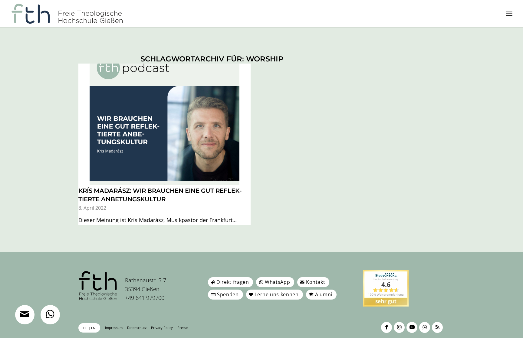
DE (85, 328)
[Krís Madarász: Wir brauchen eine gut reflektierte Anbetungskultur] (164, 124)
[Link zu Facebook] (386, 327)
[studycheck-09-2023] (386, 288)
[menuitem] (509, 13)
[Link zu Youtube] (411, 327)
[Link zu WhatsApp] (424, 327)
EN (93, 328)
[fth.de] (67, 13)
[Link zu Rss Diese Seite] (437, 327)
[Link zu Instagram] (399, 327)
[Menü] (509, 13)
